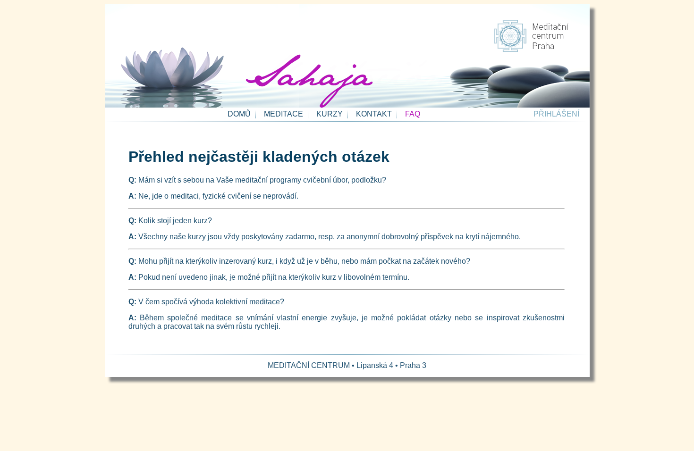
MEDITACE (283, 114)
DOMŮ (239, 114)
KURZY (329, 114)
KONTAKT (374, 114)
